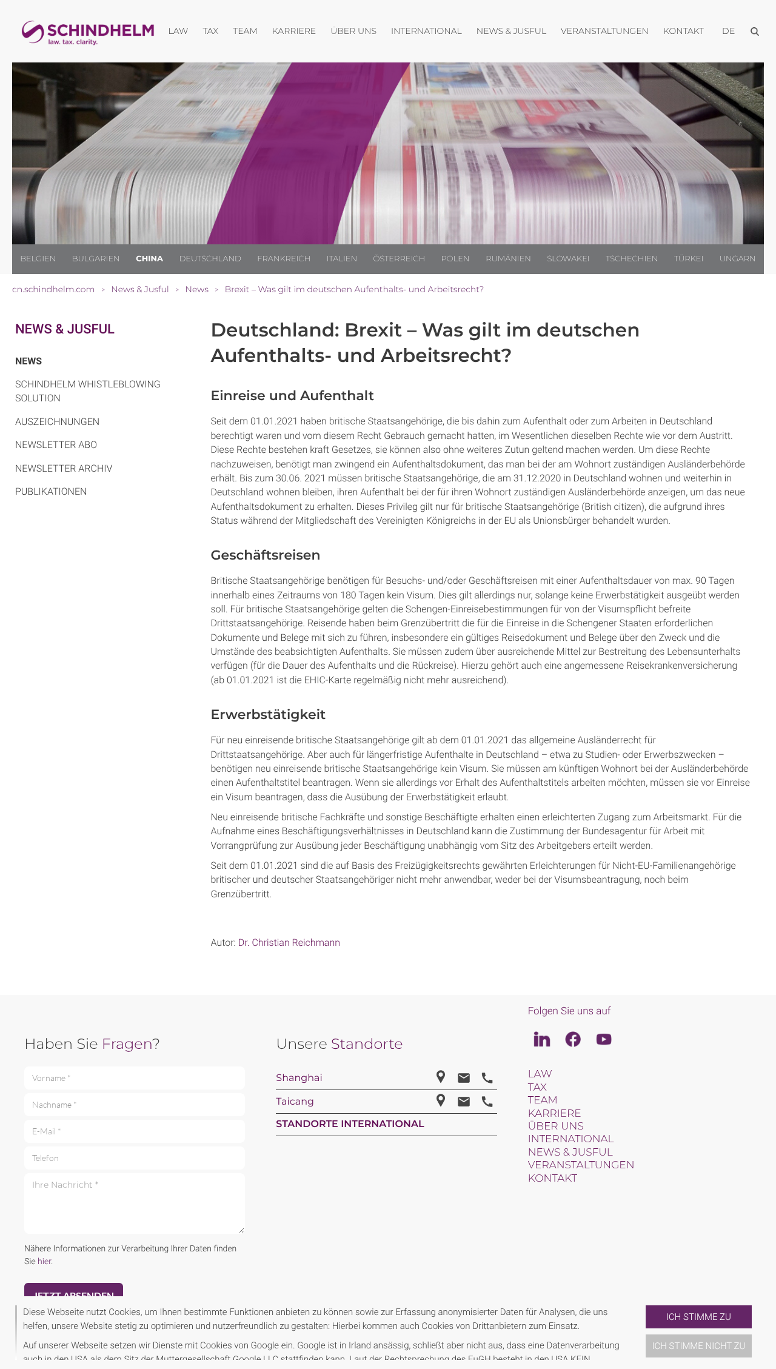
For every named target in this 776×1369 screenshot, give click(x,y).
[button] (641, 1332)
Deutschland (210, 259)
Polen (455, 259)
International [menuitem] (426, 30)
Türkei (688, 259)
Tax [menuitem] (210, 30)
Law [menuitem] (179, 30)
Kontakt (552, 1179)
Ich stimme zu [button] (698, 1316)
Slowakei (568, 259)
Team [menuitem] (245, 30)
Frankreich (283, 259)
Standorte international (350, 1124)
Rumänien (508, 259)
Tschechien (632, 259)
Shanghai (299, 1078)
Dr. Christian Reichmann (289, 942)
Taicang (295, 1102)
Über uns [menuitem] (353, 30)
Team (543, 1100)
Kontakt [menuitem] (683, 30)
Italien (342, 259)
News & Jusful (65, 329)
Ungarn (738, 259)
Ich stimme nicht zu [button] (699, 1346)
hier (44, 1262)
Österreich (399, 259)
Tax (537, 1088)
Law (540, 1074)
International (571, 1139)
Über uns (556, 1126)
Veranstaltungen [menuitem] (605, 30)
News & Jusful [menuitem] (511, 30)
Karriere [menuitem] (294, 30)
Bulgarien (96, 259)
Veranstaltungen (581, 1165)
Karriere (554, 1114)
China (149, 259)
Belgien (38, 259)
